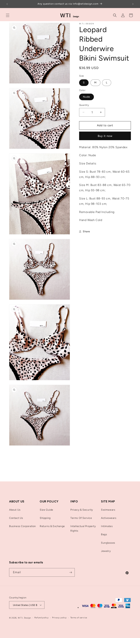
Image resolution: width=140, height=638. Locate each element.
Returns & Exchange (52, 526)
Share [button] (86, 231)
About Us (15, 509)
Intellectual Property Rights (83, 528)
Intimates (107, 526)
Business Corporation (22, 526)
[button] (8, 15)
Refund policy (41, 617)
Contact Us (16, 518)
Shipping (45, 518)
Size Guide (46, 509)
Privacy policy (59, 617)
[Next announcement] (133, 4)
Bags (104, 534)
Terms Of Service (81, 518)
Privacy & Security (81, 509)
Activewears (108, 518)
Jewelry (106, 551)
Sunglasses (108, 542)
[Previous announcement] (7, 4)
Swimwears (108, 509)
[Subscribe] (71, 572)
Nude (86, 96)
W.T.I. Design (24, 618)
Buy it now (105, 136)
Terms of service (78, 617)
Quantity (84, 105)
